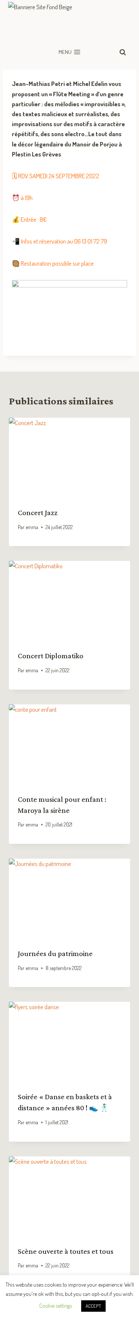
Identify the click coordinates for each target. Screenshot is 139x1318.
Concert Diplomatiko (50, 656)
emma (32, 527)
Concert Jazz (37, 512)
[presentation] (69, 458)
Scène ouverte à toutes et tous (65, 1251)
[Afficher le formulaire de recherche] (122, 52)
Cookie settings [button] (55, 1305)
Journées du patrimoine (55, 953)
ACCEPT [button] (93, 1306)
